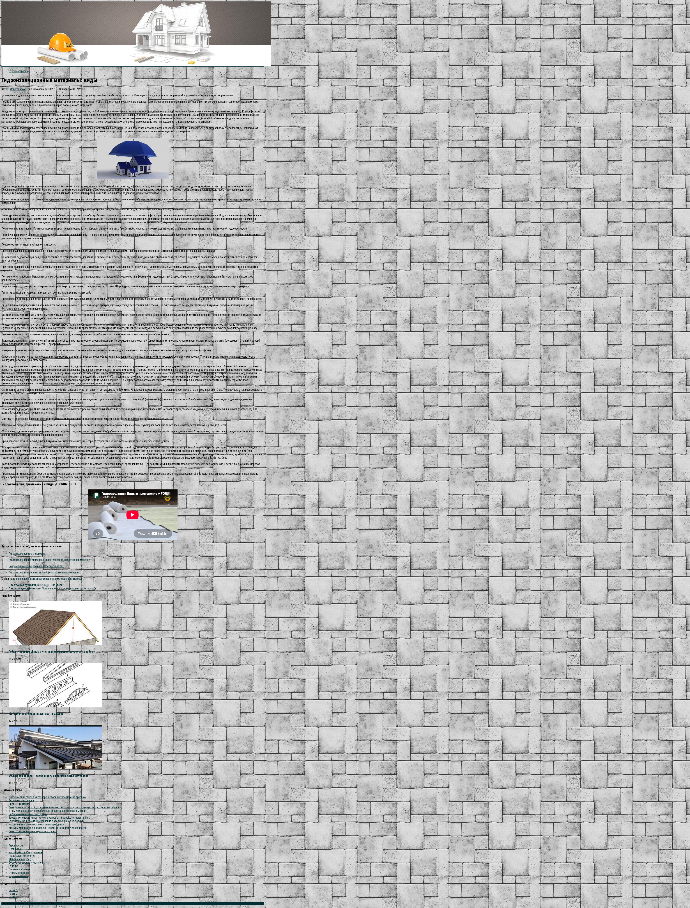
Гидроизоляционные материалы (27, 553)
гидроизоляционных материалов (52, 578)
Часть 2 (13, 893)
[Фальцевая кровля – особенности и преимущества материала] (55, 768)
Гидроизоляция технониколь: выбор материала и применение (44, 572)
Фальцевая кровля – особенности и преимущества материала (48, 776)
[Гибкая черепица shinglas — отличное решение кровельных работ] (55, 644)
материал (76, 578)
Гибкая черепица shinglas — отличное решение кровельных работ (51, 651)
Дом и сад (15, 849)
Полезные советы (19, 869)
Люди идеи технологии (22, 855)
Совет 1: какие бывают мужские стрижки (33, 831)
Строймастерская (19, 873)
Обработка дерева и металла (26, 862)
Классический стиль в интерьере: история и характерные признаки (47, 797)
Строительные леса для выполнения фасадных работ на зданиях (46, 821)
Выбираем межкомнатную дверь (28, 814)
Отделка (13, 866)
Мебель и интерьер (20, 859)
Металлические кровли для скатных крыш (36, 713)
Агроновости (16, 845)
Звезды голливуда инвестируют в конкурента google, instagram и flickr (50, 817)
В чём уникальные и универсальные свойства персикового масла (47, 810)
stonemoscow (18, 89)
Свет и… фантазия (19, 804)
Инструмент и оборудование (25, 852)
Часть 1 (13, 890)
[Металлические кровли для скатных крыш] (55, 706)
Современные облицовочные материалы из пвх (36, 566)
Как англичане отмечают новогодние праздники (36, 824)
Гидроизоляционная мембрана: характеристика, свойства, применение (49, 560)
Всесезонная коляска (21, 800)
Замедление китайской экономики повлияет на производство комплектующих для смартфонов (64, 807)
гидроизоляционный (21, 578)
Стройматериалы (18, 71)
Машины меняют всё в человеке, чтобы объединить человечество (48, 828)
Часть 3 (13, 897)
